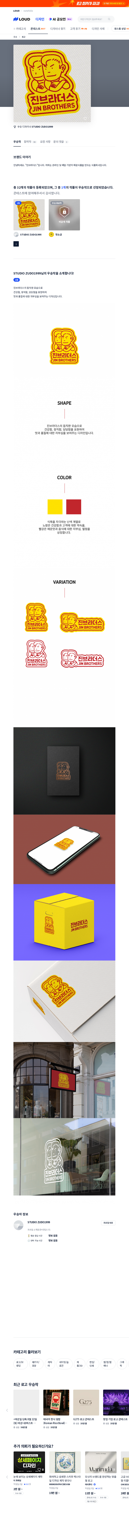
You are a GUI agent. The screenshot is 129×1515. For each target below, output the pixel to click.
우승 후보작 (57, 203)
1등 (18, 203)
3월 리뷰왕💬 (91, 1501)
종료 (15, 36)
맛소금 (58, 234)
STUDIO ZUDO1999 (42, 126)
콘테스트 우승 (91, 1497)
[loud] (16, 11)
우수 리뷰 (18, 1493)
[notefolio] (28, 11)
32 (34, 142)
